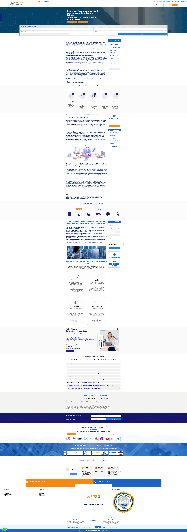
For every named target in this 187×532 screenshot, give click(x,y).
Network (64, 4)
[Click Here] (156, 5)
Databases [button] (92, 209)
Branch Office (93, 520)
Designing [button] (99, 209)
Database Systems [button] (96, 434)
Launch (41, 4)
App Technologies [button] (88, 434)
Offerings (59, 4)
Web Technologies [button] (71, 434)
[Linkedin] (117, 264)
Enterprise (45, 4)
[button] (120, 472)
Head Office (76, 519)
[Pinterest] (118, 264)
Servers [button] (104, 209)
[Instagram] (111, 264)
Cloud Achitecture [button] (105, 434)
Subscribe (98, 527)
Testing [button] (108, 209)
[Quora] (115, 264)
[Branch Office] (93, 518)
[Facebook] (110, 264)
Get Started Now (114, 248)
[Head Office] (76, 517)
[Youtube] (113, 264)
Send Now (113, 419)
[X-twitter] (114, 265)
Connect (70, 4)
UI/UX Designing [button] (79, 434)
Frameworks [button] (86, 209)
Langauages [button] (79, 209)
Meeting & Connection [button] (114, 434)
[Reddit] (116, 265)
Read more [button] (84, 475)
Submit (142, 34)
